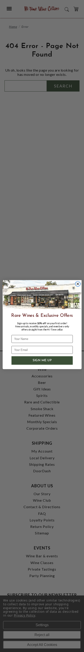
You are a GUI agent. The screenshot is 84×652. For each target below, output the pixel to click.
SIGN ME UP (42, 360)
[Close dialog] (77, 284)
